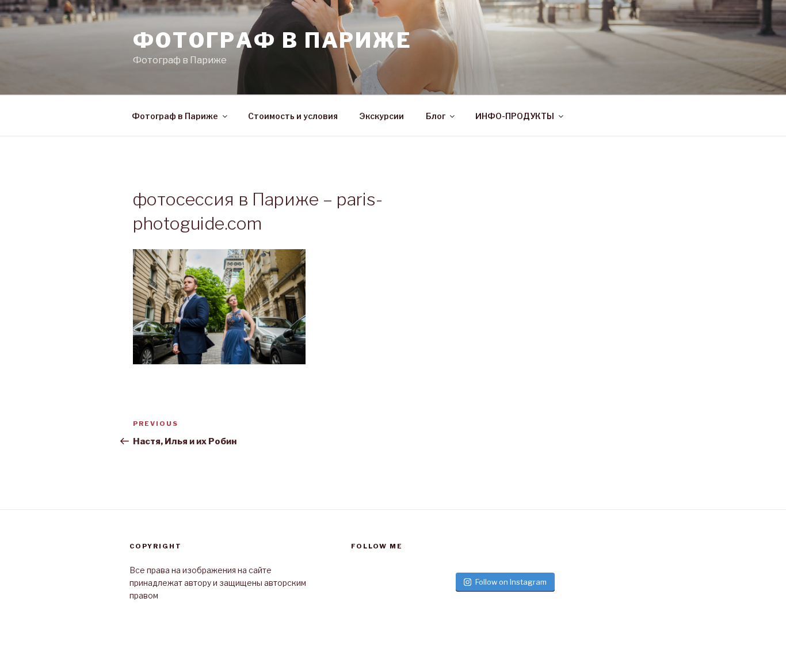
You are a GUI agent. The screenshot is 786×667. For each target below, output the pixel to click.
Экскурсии (382, 116)
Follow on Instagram (511, 581)
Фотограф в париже (272, 40)
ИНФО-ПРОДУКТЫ (514, 116)
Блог (435, 116)
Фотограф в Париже (175, 116)
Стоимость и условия (293, 116)
